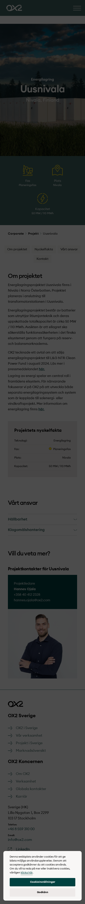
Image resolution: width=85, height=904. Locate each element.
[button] (42, 882)
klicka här (27, 872)
